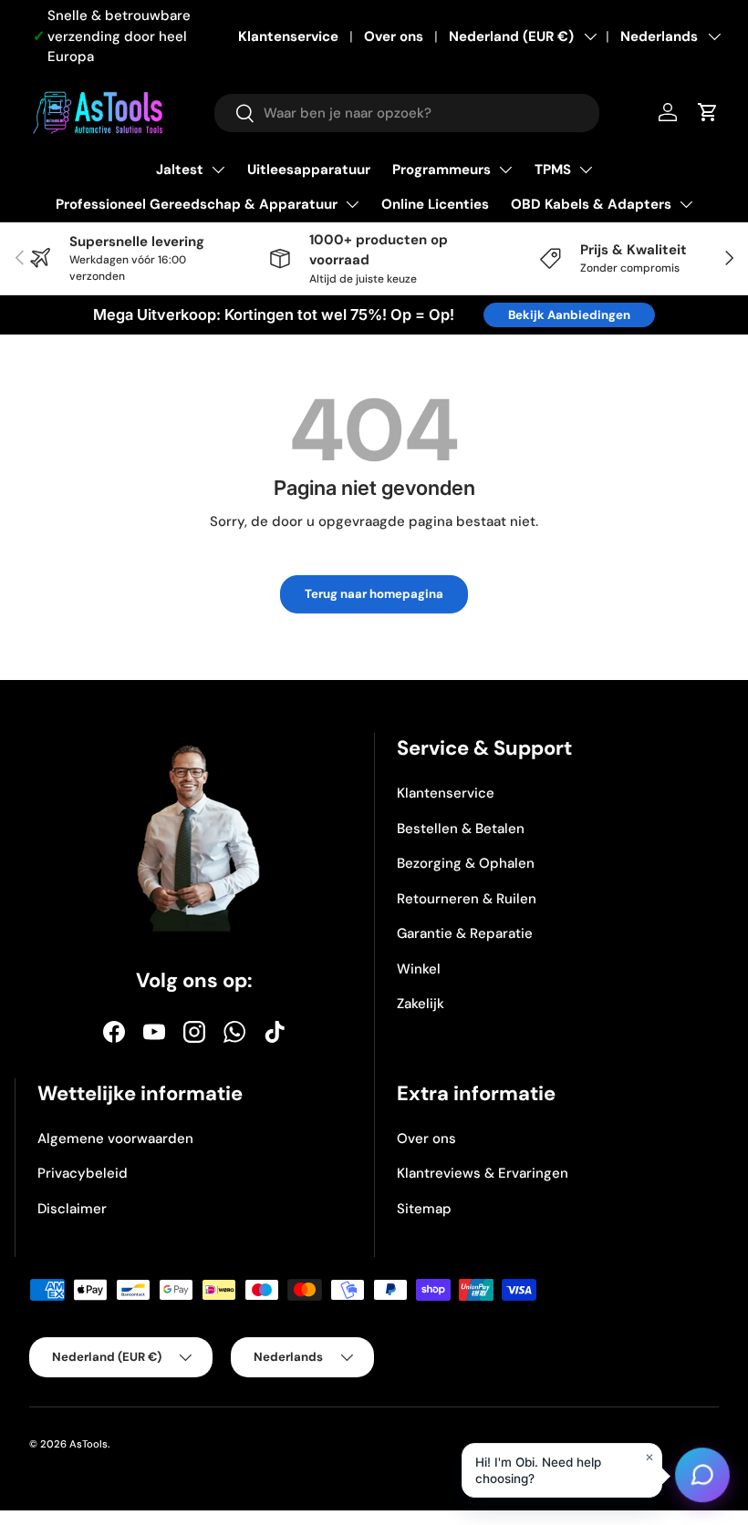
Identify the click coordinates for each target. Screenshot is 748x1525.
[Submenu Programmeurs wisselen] (505, 169)
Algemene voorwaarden (115, 1138)
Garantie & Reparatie (465, 933)
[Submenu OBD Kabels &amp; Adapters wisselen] (686, 204)
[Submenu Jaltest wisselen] (218, 169)
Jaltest (179, 169)
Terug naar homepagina (374, 594)
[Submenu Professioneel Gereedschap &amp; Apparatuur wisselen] (352, 204)
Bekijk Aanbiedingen (569, 315)
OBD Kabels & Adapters (591, 204)
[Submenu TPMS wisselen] (586, 169)
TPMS (553, 169)
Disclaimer (72, 1209)
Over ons (393, 36)
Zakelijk (420, 1003)
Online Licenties (435, 204)
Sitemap (424, 1209)
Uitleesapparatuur (308, 169)
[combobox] (406, 113)
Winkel (419, 969)
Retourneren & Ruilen (466, 899)
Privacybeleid (82, 1173)
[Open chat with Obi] (702, 1479)
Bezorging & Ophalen (466, 863)
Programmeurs (441, 169)
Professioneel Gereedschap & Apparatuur (197, 204)
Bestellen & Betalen (461, 828)
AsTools (88, 1443)
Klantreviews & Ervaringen (482, 1173)
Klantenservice (288, 36)
